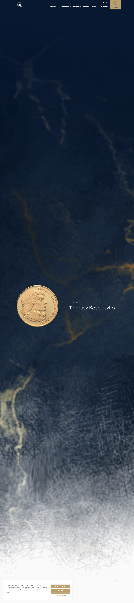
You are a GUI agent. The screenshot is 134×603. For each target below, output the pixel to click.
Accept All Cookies (60, 586)
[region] (37, 590)
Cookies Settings (61, 595)
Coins (94, 6)
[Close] (70, 581)
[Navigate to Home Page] (20, 4)
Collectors (104, 6)
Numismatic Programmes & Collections (74, 6)
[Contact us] (107, 2)
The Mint (53, 6)
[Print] (120, 303)
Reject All (60, 590)
